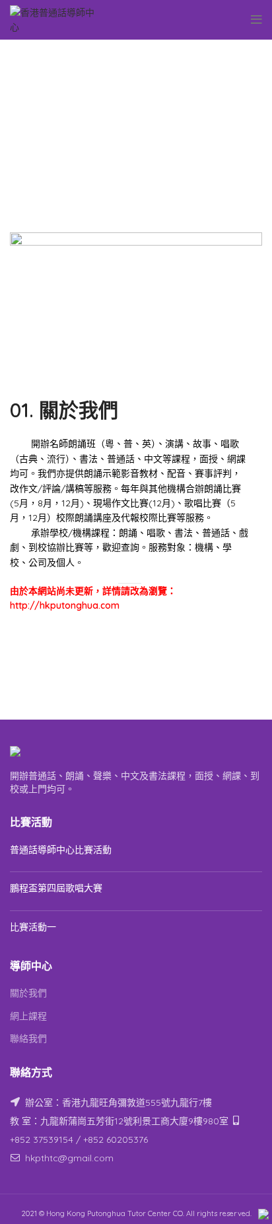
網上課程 (28, 1016)
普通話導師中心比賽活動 (61, 850)
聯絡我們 (28, 1038)
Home (113, 89)
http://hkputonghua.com (64, 605)
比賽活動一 (33, 927)
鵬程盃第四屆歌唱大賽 (56, 888)
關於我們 (28, 993)
